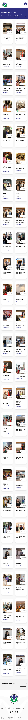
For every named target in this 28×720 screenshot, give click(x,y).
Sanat (19, 717)
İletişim (25, 717)
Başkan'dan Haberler (10, 718)
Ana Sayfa (2, 15)
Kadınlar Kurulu (10, 15)
